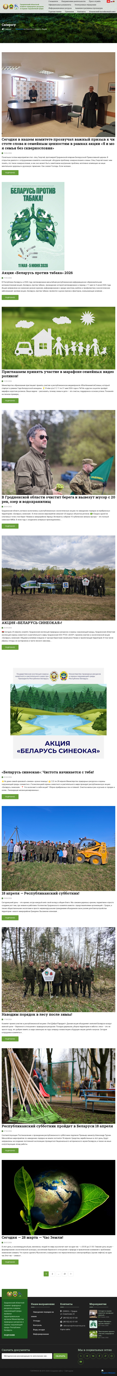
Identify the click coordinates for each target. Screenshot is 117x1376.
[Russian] (112, 1)
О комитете (53, 1)
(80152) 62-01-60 (70, 1318)
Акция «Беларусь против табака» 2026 (37, 272)
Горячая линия (55, 11)
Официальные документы (60, 5)
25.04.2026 (7, 628)
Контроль (37, 1325)
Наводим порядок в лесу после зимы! (37, 1014)
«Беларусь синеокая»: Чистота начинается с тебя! (48, 772)
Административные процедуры (89, 8)
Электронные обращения (85, 5)
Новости (19, 29)
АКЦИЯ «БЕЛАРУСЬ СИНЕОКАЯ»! (32, 622)
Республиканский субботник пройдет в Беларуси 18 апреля (57, 1125)
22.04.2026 (7, 777)
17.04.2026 (7, 1019)
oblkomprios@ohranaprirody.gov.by (74, 1326)
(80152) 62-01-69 (70, 1322)
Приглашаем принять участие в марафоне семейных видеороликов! (58, 373)
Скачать (60, 1356)
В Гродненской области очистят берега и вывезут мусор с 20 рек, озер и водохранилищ (58, 499)
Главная (7, 29)
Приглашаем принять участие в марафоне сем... (106, 1333)
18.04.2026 (7, 898)
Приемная (69, 11)
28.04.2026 (7, 507)
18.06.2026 (7, 153)
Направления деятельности (73, 1)
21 (65, 1273)
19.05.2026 (7, 278)
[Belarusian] (114, 1)
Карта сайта (65, 1329)
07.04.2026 (7, 1131)
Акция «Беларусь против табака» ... (104, 1322)
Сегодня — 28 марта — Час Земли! (32, 1237)
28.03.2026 (7, 1242)
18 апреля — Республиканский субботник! (40, 893)
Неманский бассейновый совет (102, 11)
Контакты (81, 11)
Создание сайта (57, 1371)
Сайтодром (69, 1371)
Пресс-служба (94, 1)
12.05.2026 (7, 381)
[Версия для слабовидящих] (108, 1)
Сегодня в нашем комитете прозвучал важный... (105, 1313)
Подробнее (10, 173)
